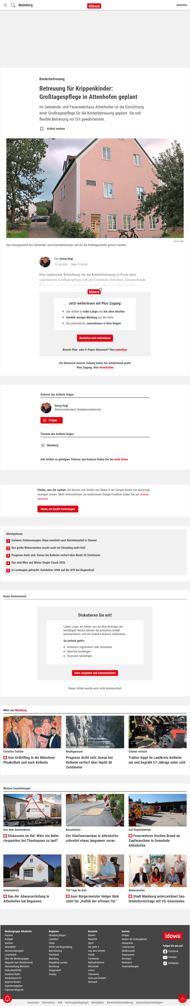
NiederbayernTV (13, 978)
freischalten (106, 367)
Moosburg (54, 966)
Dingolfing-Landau (58, 962)
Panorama (93, 974)
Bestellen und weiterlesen (95, 338)
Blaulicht (92, 939)
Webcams (127, 962)
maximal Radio (12, 974)
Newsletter (10, 946)
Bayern (91, 935)
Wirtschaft (93, 966)
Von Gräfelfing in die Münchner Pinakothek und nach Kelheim (29, 760)
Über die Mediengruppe (17, 958)
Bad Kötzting (55, 950)
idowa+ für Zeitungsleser (134, 939)
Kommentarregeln (14, 950)
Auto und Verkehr (97, 978)
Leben (91, 970)
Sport (91, 943)
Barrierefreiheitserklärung (120, 1002)
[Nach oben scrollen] (182, 998)
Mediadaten (97, 1002)
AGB (60, 1002)
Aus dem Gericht (96, 950)
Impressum (33, 1002)
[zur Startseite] (174, 934)
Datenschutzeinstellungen (149, 1002)
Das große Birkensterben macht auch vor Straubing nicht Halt (48, 548)
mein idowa (121, 459)
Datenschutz (48, 1002)
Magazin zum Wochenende (19, 962)
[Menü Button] (5, 5)
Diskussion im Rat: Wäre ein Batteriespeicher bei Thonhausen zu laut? (31, 838)
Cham (52, 943)
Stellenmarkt (128, 950)
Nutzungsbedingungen (77, 1002)
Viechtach (54, 954)
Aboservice (127, 943)
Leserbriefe (11, 954)
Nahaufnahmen (96, 962)
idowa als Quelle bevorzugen (58, 509)
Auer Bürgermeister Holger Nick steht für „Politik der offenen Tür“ (92, 898)
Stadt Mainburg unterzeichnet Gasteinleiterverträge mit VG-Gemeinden (157, 898)
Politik (91, 954)
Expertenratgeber (14, 985)
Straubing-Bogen (57, 935)
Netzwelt (92, 981)
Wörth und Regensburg (60, 946)
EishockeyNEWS (13, 970)
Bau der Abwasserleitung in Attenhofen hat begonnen (26, 898)
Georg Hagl (66, 258)
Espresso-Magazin (14, 989)
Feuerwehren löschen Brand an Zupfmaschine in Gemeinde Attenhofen (154, 841)
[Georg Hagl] (45, 261)
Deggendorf (55, 970)
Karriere (9, 943)
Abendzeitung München (17, 966)
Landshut (53, 939)
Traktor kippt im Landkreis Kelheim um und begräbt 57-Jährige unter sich (157, 760)
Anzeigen (126, 958)
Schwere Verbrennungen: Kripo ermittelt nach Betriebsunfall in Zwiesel (54, 540)
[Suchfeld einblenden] (13, 5)
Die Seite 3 (93, 946)
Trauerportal (128, 954)
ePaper (125, 935)
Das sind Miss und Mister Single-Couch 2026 (38, 562)
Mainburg (26, 5)
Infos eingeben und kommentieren (95, 673)
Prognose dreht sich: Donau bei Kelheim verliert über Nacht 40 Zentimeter (56, 555)
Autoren (9, 935)
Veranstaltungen (130, 966)
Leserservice (128, 946)
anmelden (121, 349)
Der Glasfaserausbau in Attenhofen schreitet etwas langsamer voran (92, 838)
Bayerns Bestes (13, 981)
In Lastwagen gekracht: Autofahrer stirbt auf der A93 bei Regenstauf (53, 570)
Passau (52, 974)
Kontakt (9, 939)
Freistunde (93, 958)
